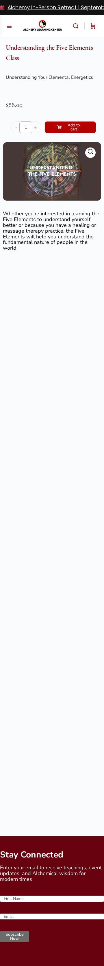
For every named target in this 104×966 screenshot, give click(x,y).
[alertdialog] (52, 7)
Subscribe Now (14, 936)
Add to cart (74, 127)
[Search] (77, 26)
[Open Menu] (9, 25)
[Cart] (93, 26)
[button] (90, 152)
